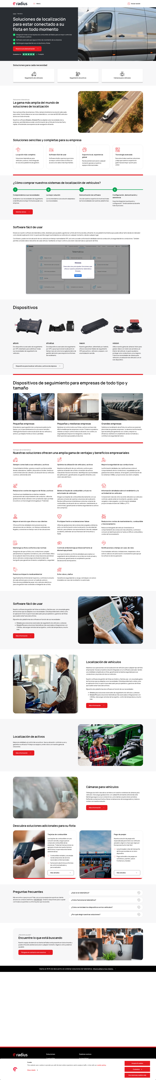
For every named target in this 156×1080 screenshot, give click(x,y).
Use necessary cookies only (137, 1075)
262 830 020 (38, 900)
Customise (136, 1069)
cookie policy (101, 1065)
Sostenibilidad (83, 1058)
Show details (31, 1070)
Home (14, 13)
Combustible (50, 1058)
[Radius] (20, 3)
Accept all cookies (137, 1063)
